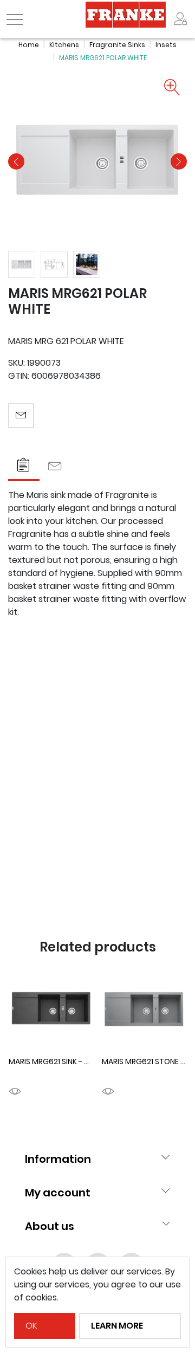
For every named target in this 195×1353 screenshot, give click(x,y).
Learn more (117, 1325)
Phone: (22, 733)
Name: (21, 684)
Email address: (37, 636)
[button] (16, 161)
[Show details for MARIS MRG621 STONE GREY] (144, 1010)
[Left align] (180, 18)
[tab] (24, 466)
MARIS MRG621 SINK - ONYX (56, 1061)
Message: (28, 781)
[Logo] (126, 13)
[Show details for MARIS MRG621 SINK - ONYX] (51, 1010)
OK (31, 1325)
